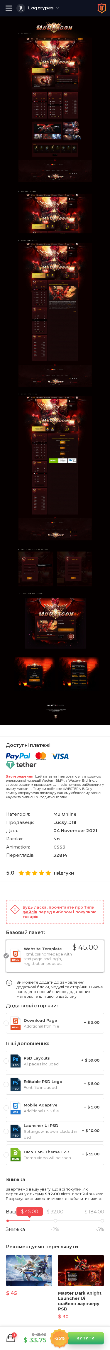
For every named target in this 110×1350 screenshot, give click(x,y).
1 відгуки (63, 873)
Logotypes (41, 8)
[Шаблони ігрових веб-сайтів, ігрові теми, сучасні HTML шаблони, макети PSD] (102, 8)
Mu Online (65, 814)
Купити (86, 1338)
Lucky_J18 (64, 822)
